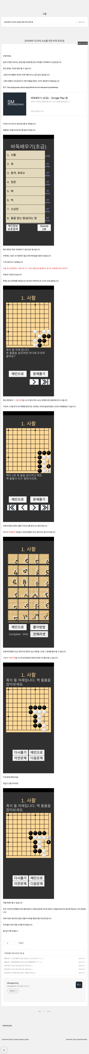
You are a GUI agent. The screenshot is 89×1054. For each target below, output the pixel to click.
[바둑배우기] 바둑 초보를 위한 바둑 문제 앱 (18, 22)
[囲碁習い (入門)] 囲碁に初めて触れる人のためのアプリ (22, 958)
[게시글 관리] (13, 943)
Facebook (16, 1039)
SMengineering (12, 983)
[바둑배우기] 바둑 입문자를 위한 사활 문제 (17, 969)
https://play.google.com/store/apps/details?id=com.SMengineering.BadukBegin (32, 87)
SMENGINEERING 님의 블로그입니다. (18, 986)
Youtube (21, 1039)
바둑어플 (8, 953)
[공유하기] (10, 943)
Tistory (74, 1039)
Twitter (11, 1039)
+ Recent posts (7, 1025)
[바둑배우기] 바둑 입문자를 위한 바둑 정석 (17, 965)
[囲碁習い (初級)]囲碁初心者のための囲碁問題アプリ (22, 962)
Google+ (26, 1039)
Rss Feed (4, 1039)
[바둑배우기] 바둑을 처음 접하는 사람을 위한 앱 (19, 973)
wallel (85, 1039)
